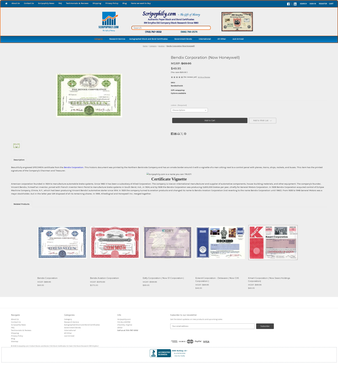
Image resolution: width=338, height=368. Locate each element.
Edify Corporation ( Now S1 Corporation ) (163, 278)
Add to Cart (62, 245)
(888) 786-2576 (188, 31)
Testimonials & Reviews (77, 3)
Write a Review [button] (204, 77)
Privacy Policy (111, 3)
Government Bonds (183, 39)
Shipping (97, 3)
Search (303, 4)
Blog (125, 3)
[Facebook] (288, 4)
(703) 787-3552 (153, 31)
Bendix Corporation (47, 278)
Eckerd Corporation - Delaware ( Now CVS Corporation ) (217, 279)
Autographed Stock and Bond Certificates (148, 39)
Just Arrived (238, 39)
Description (19, 160)
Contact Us (29, 3)
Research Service (117, 39)
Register (323, 4)
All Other (222, 39)
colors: (179, 105)
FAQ (60, 3)
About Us (16, 3)
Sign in (313, 4)
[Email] (175, 134)
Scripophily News (46, 3)
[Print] (178, 134)
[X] (291, 4)
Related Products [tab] (21, 204)
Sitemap (14, 341)
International (205, 39)
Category (98, 39)
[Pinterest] (185, 134)
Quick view (62, 240)
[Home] (6, 3)
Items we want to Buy (141, 3)
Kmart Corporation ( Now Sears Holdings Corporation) (269, 279)
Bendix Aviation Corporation (104, 278)
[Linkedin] (295, 4)
